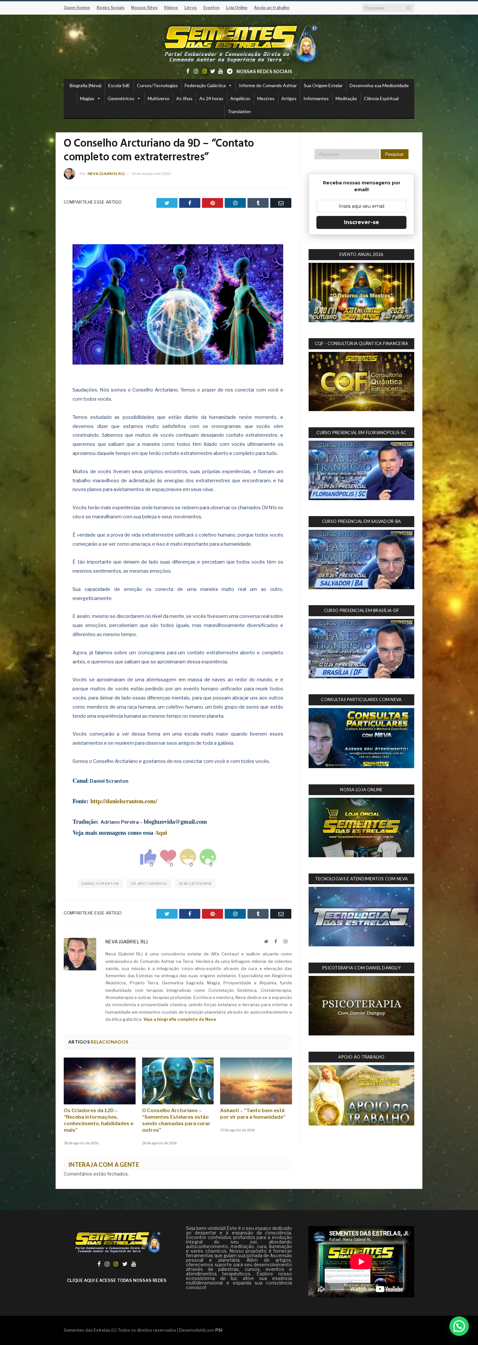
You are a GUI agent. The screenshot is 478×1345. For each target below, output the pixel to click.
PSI (218, 1330)
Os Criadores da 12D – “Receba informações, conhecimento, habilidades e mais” (98, 1120)
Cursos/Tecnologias (157, 85)
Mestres (265, 98)
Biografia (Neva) (85, 85)
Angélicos (240, 98)
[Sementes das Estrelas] (239, 43)
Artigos (289, 98)
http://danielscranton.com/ (123, 800)
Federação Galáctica (205, 85)
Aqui (161, 832)
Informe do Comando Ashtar (268, 85)
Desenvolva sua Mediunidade (379, 85)
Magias (87, 98)
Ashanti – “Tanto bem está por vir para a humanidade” (252, 1114)
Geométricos (121, 98)
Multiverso (158, 98)
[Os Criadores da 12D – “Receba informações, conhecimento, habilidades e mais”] (100, 1081)
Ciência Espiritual (381, 98)
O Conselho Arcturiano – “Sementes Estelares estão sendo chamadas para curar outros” (176, 1120)
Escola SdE (119, 85)
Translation (239, 111)
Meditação (346, 98)
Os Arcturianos (149, 883)
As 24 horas (211, 98)
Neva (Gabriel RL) (106, 173)
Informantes (316, 98)
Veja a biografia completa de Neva (179, 1019)
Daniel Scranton (100, 883)
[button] (459, 1326)
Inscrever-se (361, 222)
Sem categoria (195, 883)
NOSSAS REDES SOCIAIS (264, 71)
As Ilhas (184, 98)
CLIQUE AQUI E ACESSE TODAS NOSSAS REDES (116, 1280)
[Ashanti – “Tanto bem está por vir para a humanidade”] (256, 1081)
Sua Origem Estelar (323, 85)
